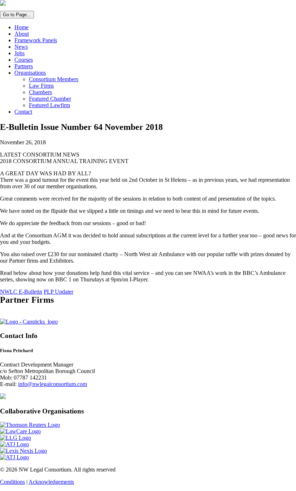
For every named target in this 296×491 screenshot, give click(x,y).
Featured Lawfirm (49, 105)
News (21, 47)
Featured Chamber (50, 99)
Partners (23, 66)
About (21, 34)
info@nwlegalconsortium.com (52, 384)
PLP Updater (58, 292)
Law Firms (41, 86)
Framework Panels (35, 40)
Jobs (19, 53)
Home (21, 27)
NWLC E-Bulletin (21, 292)
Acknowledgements (51, 482)
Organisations (30, 73)
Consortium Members (53, 79)
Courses (23, 60)
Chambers (40, 92)
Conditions (12, 482)
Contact (23, 112)
